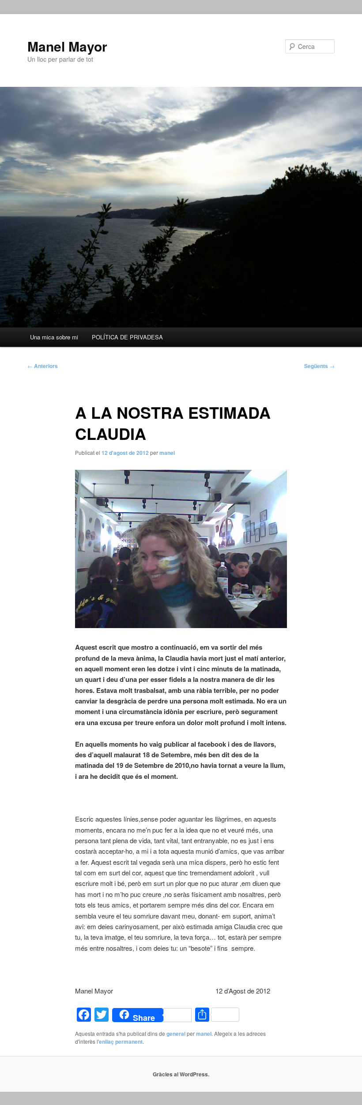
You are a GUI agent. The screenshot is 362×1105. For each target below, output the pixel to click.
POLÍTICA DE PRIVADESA (127, 337)
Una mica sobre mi (54, 337)
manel (167, 453)
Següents (319, 366)
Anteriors (42, 366)
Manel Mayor (67, 46)
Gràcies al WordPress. (181, 1074)
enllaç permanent (121, 1041)
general (175, 1034)
